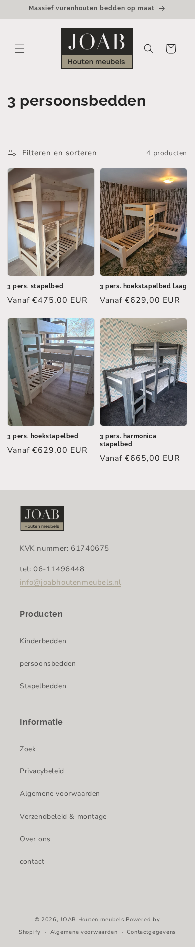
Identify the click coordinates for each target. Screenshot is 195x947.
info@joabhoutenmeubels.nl (71, 582)
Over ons (35, 839)
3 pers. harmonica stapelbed (128, 440)
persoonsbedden (48, 663)
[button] (20, 49)
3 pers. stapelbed (36, 286)
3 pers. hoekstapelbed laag (144, 286)
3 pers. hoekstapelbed (43, 436)
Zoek (28, 749)
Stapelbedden (43, 686)
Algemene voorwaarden (60, 793)
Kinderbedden (43, 641)
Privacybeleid (42, 771)
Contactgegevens (151, 932)
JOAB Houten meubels (92, 919)
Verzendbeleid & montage (63, 816)
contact (32, 861)
